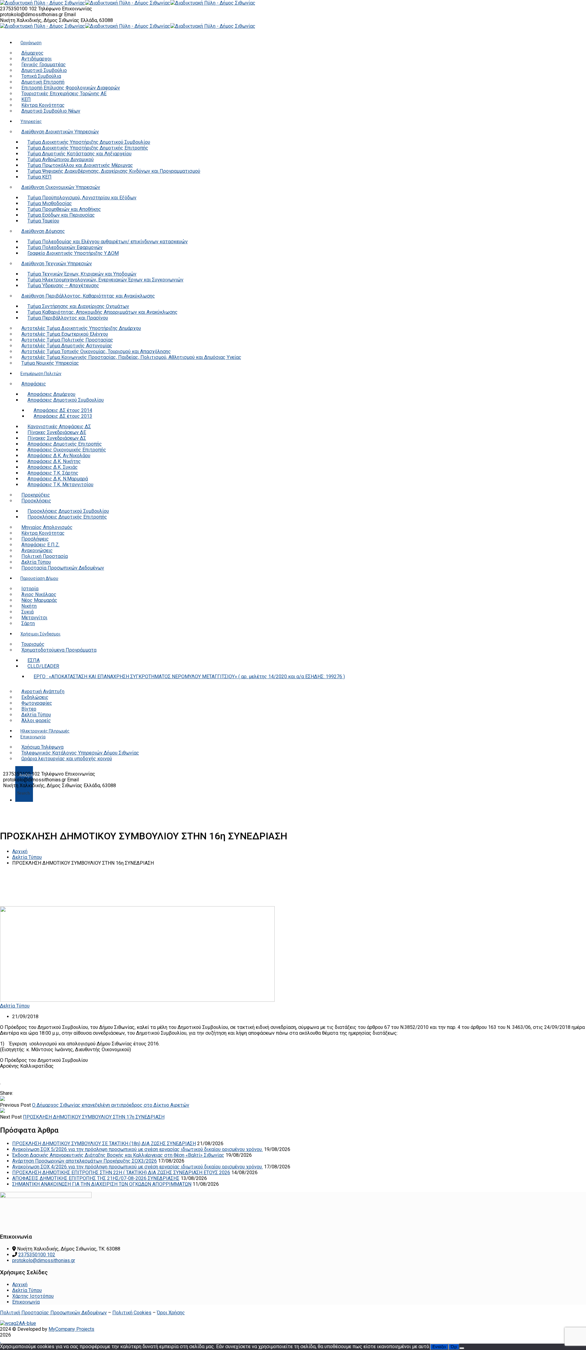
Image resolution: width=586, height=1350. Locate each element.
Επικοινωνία (26, 1302)
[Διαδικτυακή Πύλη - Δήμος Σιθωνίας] (42, 3)
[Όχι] (461, 1348)
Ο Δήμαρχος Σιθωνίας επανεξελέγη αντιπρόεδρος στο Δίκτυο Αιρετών (110, 1105)
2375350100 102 (19, 9)
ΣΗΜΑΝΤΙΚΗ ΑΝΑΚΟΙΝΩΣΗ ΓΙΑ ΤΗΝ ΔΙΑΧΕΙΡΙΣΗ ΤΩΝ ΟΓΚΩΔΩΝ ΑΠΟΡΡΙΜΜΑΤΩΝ (101, 1184)
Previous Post (15, 1105)
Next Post (11, 1117)
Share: (6, 1093)
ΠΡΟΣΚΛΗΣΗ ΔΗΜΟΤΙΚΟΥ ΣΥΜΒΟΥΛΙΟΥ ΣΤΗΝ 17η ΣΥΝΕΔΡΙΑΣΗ (94, 1117)
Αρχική (19, 851)
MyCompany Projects (71, 1329)
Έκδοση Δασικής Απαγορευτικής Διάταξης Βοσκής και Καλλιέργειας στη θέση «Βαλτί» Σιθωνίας (118, 1155)
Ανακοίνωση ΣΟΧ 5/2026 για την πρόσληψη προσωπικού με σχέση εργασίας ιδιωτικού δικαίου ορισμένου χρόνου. (137, 1149)
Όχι (454, 1347)
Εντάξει (439, 1347)
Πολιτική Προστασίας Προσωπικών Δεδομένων (53, 1313)
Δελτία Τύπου (27, 857)
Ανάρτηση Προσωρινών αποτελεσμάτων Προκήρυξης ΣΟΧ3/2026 (84, 1161)
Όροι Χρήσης (171, 1313)
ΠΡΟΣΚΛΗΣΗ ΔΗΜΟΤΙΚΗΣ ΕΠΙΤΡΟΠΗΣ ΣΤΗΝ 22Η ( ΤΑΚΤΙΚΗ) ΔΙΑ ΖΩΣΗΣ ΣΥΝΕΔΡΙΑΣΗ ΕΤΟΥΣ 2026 (121, 1172)
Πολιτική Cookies (131, 1313)
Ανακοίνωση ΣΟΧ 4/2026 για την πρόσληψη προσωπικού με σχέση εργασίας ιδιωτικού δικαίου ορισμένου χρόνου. (137, 1167)
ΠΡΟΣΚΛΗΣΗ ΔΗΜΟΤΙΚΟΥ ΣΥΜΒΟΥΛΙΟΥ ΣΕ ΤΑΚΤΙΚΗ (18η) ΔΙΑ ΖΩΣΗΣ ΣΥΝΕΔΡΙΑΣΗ (104, 1143)
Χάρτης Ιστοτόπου (33, 1296)
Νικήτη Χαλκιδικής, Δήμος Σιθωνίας (40, 20)
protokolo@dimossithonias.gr (31, 14)
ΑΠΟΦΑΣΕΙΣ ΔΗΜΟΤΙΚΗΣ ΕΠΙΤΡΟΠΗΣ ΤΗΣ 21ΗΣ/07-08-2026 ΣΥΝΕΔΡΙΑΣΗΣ (95, 1178)
